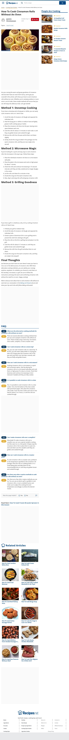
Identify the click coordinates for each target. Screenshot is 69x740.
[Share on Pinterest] (35, 19)
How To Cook (10, 25)
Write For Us (43, 722)
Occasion (5, 725)
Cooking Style (6, 731)
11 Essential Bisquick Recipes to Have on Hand (60, 50)
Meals (4, 720)
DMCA (42, 728)
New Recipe (24, 722)
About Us (43, 720)
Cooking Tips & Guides (11, 7)
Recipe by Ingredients (26, 725)
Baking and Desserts (25, 283)
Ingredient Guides (25, 731)
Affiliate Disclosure (59, 725)
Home (2, 7)
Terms (56, 728)
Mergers (43, 725)
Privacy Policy (51, 731)
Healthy (23, 720)
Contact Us (57, 720)
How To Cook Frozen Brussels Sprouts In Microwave (20, 504)
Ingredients (6, 722)
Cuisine (5, 728)
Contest (56, 722)
